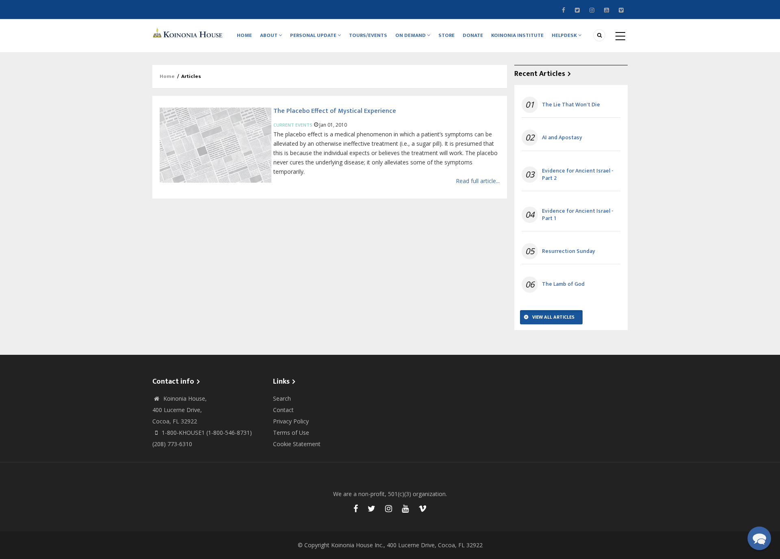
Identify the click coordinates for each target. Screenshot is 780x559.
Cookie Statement (297, 444)
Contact (283, 410)
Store (446, 35)
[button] (759, 538)
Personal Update (314, 35)
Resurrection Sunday (568, 251)
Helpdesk (565, 35)
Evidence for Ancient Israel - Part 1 (577, 214)
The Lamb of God (563, 284)
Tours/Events (368, 35)
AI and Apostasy (562, 137)
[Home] (188, 32)
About (269, 35)
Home (244, 35)
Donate (473, 35)
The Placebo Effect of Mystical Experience (334, 111)
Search (282, 398)
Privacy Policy (291, 421)
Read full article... (478, 181)
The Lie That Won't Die (571, 104)
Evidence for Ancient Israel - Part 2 (577, 174)
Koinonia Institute (517, 35)
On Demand (411, 35)
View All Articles (553, 317)
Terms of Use (291, 432)
